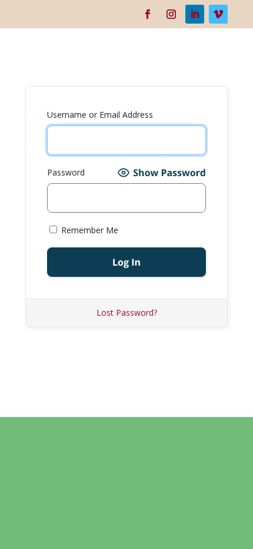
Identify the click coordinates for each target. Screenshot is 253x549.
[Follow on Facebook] (147, 14)
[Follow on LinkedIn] (194, 14)
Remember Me (88, 230)
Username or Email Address (100, 114)
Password (66, 172)
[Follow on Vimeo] (218, 14)
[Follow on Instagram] (171, 14)
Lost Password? (126, 312)
